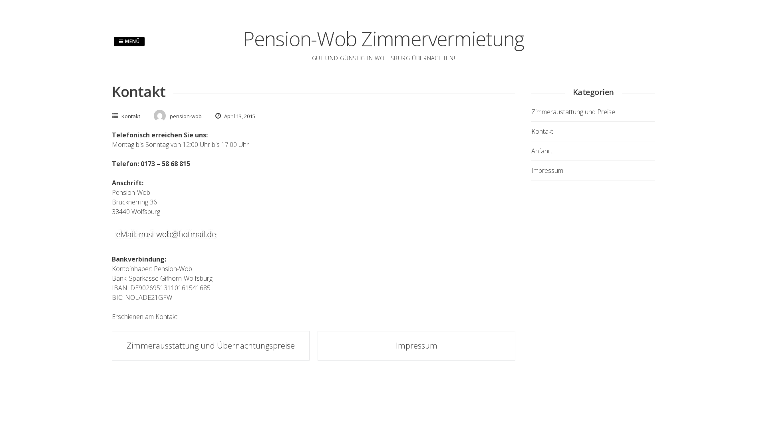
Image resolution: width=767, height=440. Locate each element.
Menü (131, 41)
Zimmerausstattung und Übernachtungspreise (211, 345)
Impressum (416, 345)
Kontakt (130, 116)
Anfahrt (541, 151)
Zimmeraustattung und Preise (573, 111)
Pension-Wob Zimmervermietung (383, 38)
